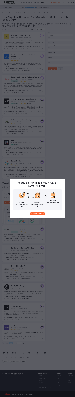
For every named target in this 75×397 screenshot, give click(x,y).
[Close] (63, 180)
